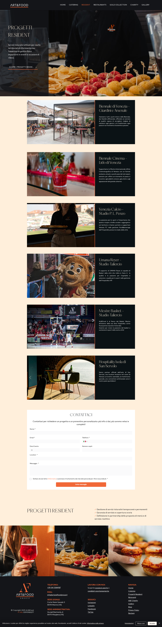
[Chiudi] (159, 623)
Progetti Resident (135, 594)
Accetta (152, 623)
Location (34, 455)
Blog (130, 607)
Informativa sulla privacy (95, 623)
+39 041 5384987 (54, 588)
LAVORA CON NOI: (96, 585)
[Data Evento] (32, 450)
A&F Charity (133, 601)
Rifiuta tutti (141, 623)
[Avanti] (91, 122)
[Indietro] (30, 122)
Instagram (92, 603)
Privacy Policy (133, 610)
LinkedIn (91, 606)
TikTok (90, 612)
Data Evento (34, 446)
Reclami (131, 613)
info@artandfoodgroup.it (57, 595)
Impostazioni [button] (129, 623)
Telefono (86, 438)
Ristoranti (132, 597)
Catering (131, 591)
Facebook (92, 609)
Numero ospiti (87, 446)
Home (130, 588)
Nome (32, 429)
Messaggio (34, 463)
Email (32, 438)
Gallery (131, 604)
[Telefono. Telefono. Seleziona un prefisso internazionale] (85, 441)
